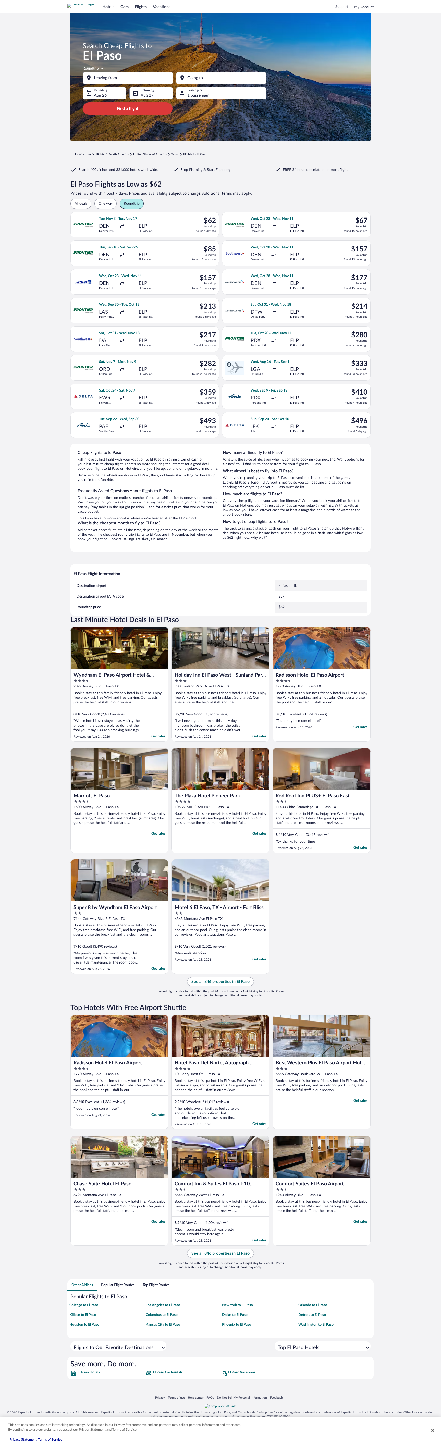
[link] (107, 1373)
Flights (141, 7)
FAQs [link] (210, 1397)
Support (341, 7)
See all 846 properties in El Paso (220, 982)
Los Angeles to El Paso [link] (163, 1305)
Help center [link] (195, 1397)
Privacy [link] (160, 1397)
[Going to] (221, 78)
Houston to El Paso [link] (84, 1324)
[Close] (432, 1430)
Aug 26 (100, 95)
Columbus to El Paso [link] (162, 1315)
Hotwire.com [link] (82, 154)
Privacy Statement (23, 1439)
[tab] (82, 1285)
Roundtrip (91, 68)
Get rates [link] (158, 736)
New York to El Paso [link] (237, 1305)
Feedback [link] (276, 1397)
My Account (364, 7)
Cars (124, 7)
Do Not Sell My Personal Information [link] (242, 1397)
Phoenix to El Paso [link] (236, 1324)
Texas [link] (175, 154)
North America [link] (119, 154)
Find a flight (127, 109)
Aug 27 (147, 95)
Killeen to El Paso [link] (82, 1315)
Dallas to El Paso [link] (235, 1315)
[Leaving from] (128, 78)
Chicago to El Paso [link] (83, 1305)
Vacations (161, 7)
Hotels (108, 7)
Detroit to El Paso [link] (312, 1315)
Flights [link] (99, 154)
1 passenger (198, 95)
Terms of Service (50, 1439)
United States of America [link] (150, 154)
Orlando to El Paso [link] (312, 1305)
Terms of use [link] (176, 1397)
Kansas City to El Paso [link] (163, 1324)
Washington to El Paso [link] (316, 1324)
